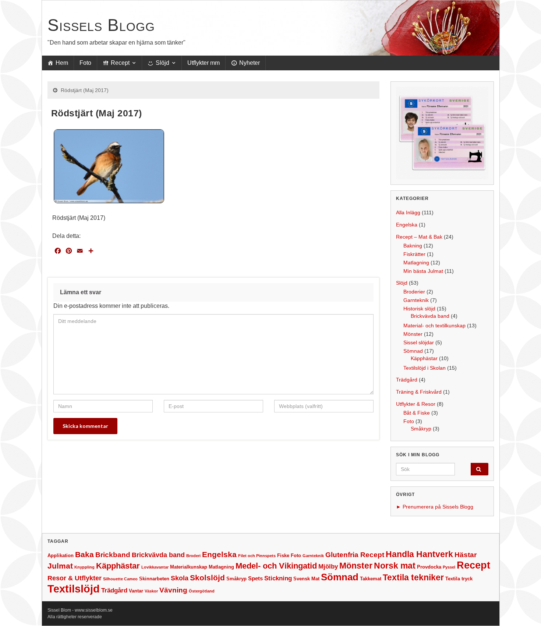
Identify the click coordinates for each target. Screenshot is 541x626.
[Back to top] (524, 609)
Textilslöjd (73, 589)
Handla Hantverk (419, 554)
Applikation (60, 555)
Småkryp (421, 429)
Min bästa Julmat (423, 271)
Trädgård (406, 380)
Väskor (151, 591)
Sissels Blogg (101, 25)
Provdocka (429, 567)
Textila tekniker (413, 577)
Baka (84, 554)
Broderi (193, 555)
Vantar (136, 591)
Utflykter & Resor (415, 404)
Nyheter (249, 63)
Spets (255, 578)
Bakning (412, 246)
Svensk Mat (306, 578)
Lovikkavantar (155, 567)
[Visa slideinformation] (442, 133)
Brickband (112, 555)
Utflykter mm (203, 63)
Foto (85, 63)
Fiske (283, 555)
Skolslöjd (207, 577)
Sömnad (413, 351)
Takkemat (370, 578)
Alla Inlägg (408, 212)
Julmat (60, 566)
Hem (62, 63)
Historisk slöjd (419, 309)
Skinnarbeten (154, 578)
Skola (179, 578)
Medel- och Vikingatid (276, 565)
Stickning (278, 578)
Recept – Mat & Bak (419, 237)
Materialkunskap (188, 567)
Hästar (466, 555)
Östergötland (202, 591)
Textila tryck (459, 578)
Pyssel (449, 567)
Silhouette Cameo (120, 579)
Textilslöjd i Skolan (424, 368)
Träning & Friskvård (419, 392)
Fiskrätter (414, 254)
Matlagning (416, 262)
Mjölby (328, 566)
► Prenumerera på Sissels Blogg (434, 507)
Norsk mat (395, 565)
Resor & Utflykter (74, 578)
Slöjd (162, 63)
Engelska (406, 225)
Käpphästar (424, 358)
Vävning (173, 590)
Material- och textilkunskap (434, 325)
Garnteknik (416, 300)
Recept (120, 63)
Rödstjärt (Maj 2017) (85, 90)
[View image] (109, 166)
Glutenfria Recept (354, 555)
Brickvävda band (430, 316)
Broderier (414, 292)
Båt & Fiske (416, 413)
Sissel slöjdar (418, 342)
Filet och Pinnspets (257, 555)
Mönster (412, 334)
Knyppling (84, 567)
